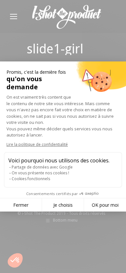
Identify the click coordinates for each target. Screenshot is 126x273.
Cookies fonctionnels (31, 178)
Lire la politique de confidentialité (37, 144)
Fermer (20, 205)
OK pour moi (105, 205)
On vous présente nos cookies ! (40, 173)
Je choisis (63, 205)
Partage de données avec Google (42, 167)
